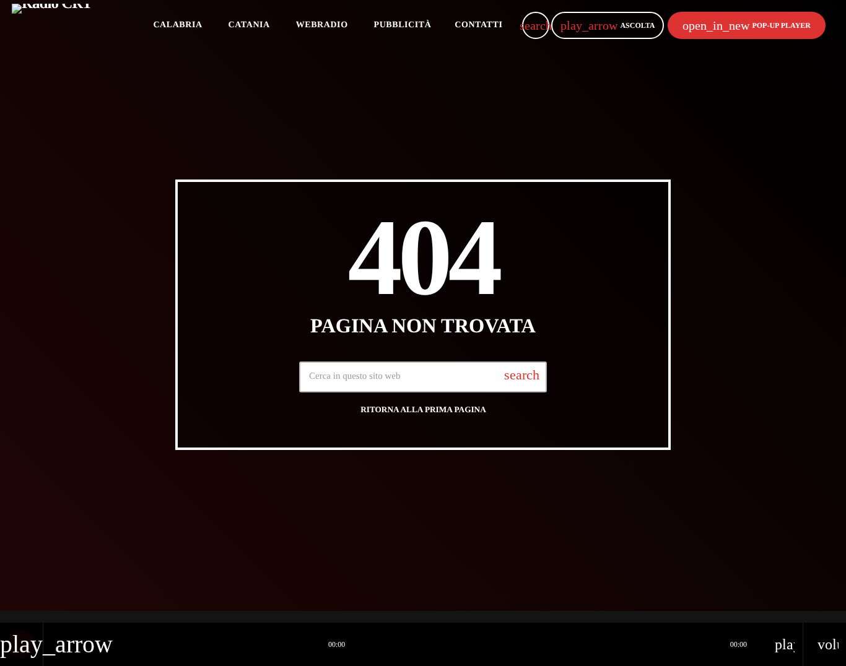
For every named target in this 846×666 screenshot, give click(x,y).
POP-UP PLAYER (746, 25)
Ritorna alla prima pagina (423, 409)
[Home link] (52, 25)
